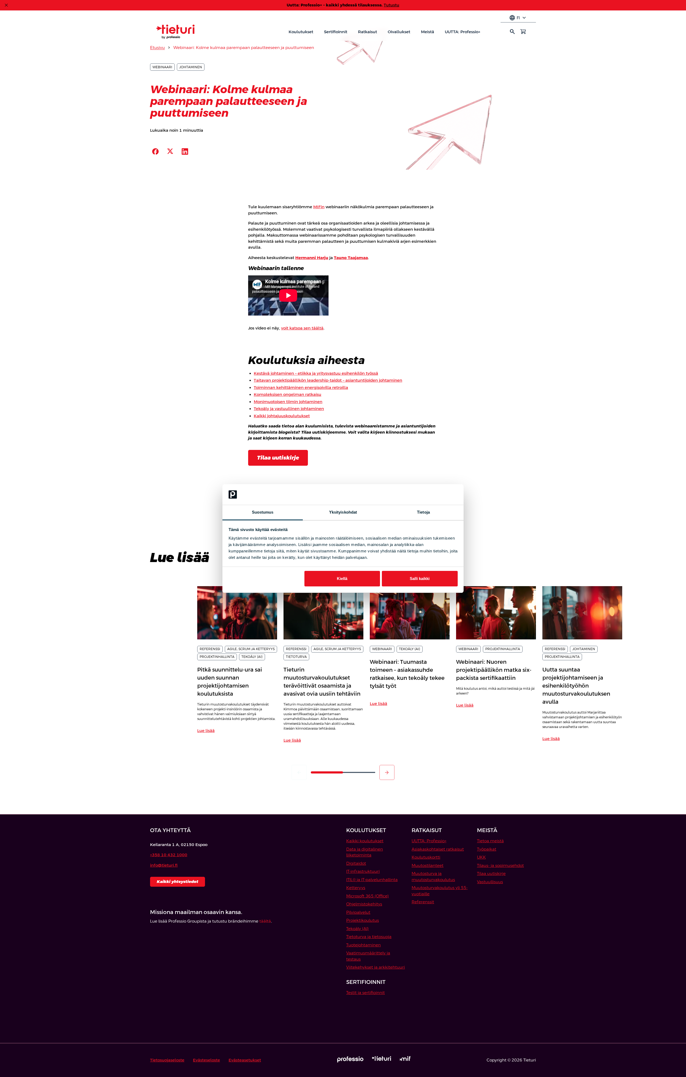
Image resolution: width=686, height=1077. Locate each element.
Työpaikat (486, 849)
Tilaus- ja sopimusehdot (500, 865)
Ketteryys (355, 887)
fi (518, 18)
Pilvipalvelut (358, 912)
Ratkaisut (367, 31)
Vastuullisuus (490, 881)
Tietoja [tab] (423, 512)
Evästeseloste (206, 1060)
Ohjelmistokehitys (364, 904)
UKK (481, 857)
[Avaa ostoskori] (523, 31)
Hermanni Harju (311, 257)
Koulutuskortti (426, 857)
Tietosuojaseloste (167, 1060)
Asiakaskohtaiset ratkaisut (438, 849)
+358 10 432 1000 (168, 854)
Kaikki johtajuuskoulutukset (282, 416)
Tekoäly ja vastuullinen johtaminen (289, 408)
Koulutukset (301, 31)
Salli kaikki (420, 578)
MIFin (319, 206)
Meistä (427, 31)
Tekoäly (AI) (357, 928)
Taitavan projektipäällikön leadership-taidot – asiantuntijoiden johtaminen (328, 380)
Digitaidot (356, 863)
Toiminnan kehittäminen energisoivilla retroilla (301, 387)
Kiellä (342, 578)
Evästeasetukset (245, 1060)
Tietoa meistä (490, 841)
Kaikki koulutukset (364, 841)
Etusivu (157, 47)
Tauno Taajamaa (351, 257)
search (512, 31)
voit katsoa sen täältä (302, 328)
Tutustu (391, 5)
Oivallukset (399, 31)
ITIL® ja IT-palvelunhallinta (372, 879)
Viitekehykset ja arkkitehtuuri (375, 967)
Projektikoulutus (362, 920)
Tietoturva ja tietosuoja (369, 936)
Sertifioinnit (335, 31)
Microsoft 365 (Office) (367, 896)
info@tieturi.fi (164, 865)
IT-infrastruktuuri (363, 871)
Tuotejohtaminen (363, 945)
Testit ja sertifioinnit (365, 992)
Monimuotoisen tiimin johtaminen (288, 401)
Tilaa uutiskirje (278, 457)
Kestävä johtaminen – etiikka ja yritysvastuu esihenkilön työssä (316, 373)
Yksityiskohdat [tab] (343, 512)
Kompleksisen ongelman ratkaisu (287, 394)
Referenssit (423, 902)
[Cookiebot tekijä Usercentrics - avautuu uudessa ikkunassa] (434, 495)
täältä (265, 921)
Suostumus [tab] (263, 512)
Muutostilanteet (427, 865)
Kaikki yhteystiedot (177, 881)
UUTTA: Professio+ (462, 31)
